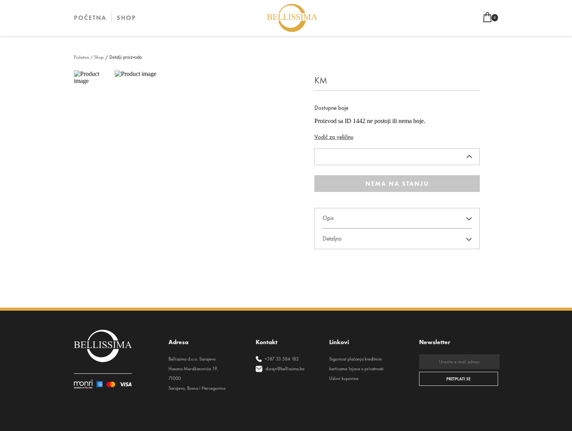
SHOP (126, 17)
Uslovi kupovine (343, 378)
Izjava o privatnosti (366, 369)
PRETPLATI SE (458, 379)
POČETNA (90, 17)
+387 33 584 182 (282, 359)
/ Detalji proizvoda (123, 57)
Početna (81, 57)
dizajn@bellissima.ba (284, 369)
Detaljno (332, 239)
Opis (328, 218)
